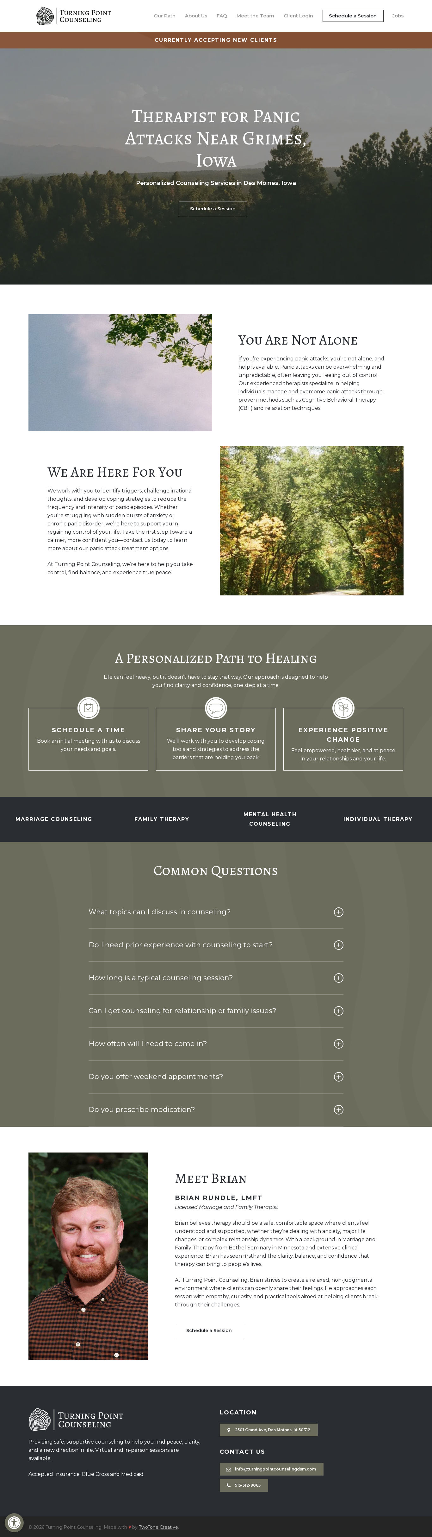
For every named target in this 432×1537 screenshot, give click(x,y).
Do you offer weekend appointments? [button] (156, 1076)
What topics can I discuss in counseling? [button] (160, 912)
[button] (14, 1522)
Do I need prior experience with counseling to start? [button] (181, 945)
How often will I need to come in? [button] (148, 1043)
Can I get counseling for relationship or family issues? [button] (182, 1011)
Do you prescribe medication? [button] (142, 1109)
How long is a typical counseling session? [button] (161, 978)
